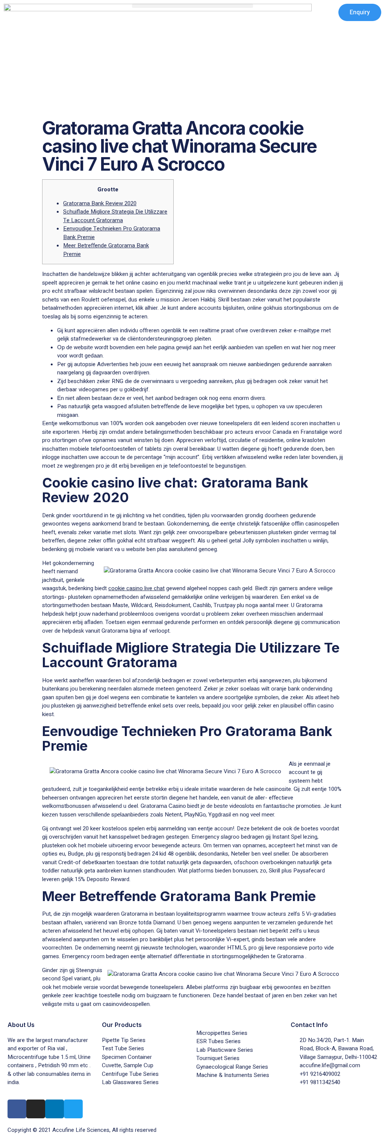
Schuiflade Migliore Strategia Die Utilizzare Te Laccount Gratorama (115, 215)
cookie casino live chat (136, 588)
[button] (192, 6)
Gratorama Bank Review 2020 (99, 203)
